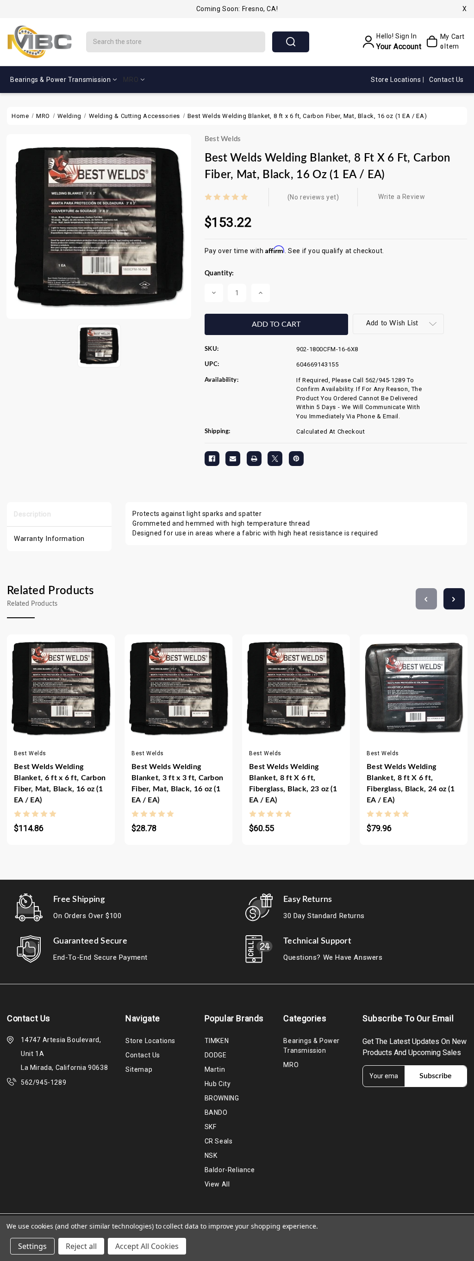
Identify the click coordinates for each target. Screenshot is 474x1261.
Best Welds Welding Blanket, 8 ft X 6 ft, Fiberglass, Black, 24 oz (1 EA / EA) (411, 783)
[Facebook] (212, 458)
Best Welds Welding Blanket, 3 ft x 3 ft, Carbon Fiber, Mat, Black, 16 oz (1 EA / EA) (177, 783)
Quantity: (219, 273)
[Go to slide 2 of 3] (454, 598)
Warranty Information (49, 538)
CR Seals (219, 1141)
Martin (215, 1069)
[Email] (232, 458)
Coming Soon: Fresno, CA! (237, 8)
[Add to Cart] (33, 699)
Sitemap (138, 1069)
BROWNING (222, 1098)
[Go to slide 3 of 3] (426, 598)
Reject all (81, 1246)
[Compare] (70, 699)
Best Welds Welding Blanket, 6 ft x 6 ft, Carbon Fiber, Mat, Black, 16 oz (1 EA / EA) (60, 783)
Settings (32, 1246)
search (290, 41)
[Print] (254, 458)
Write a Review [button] (401, 196)
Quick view (52, 699)
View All (217, 1184)
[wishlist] (88, 699)
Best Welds (223, 139)
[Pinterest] (296, 458)
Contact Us (446, 79)
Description (32, 514)
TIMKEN (217, 1040)
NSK (211, 1155)
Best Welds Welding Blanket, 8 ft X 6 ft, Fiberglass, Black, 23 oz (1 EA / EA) (293, 783)
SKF (211, 1127)
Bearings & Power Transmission (60, 79)
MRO (130, 79)
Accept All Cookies (147, 1246)
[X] (275, 458)
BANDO (216, 1112)
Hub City (218, 1083)
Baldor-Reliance (230, 1170)
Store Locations (397, 79)
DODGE (216, 1055)
